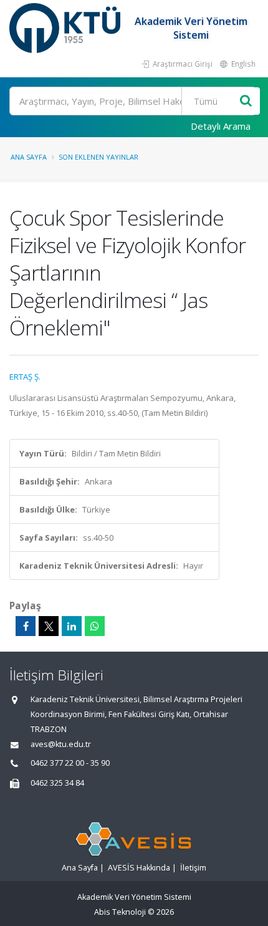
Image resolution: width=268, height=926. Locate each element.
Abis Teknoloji (120, 912)
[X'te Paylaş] (49, 626)
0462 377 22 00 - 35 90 (70, 763)
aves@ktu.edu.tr (61, 744)
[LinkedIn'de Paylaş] (72, 626)
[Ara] (246, 101)
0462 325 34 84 (57, 783)
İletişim (193, 867)
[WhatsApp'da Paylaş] (95, 626)
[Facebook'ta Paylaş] (26, 626)
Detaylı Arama (221, 126)
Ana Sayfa (29, 157)
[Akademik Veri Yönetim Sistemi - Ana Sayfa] (66, 28)
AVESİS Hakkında (139, 867)
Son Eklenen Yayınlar (98, 157)
